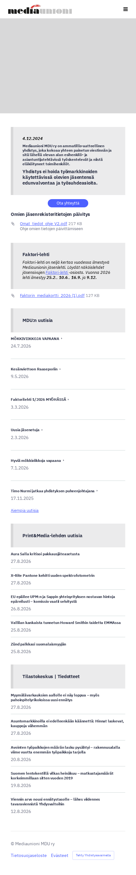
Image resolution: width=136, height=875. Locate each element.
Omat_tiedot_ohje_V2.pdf (43, 223)
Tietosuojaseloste (29, 855)
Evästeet (59, 855)
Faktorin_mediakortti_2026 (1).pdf (52, 295)
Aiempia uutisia (25, 510)
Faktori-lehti (57, 272)
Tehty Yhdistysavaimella (93, 855)
